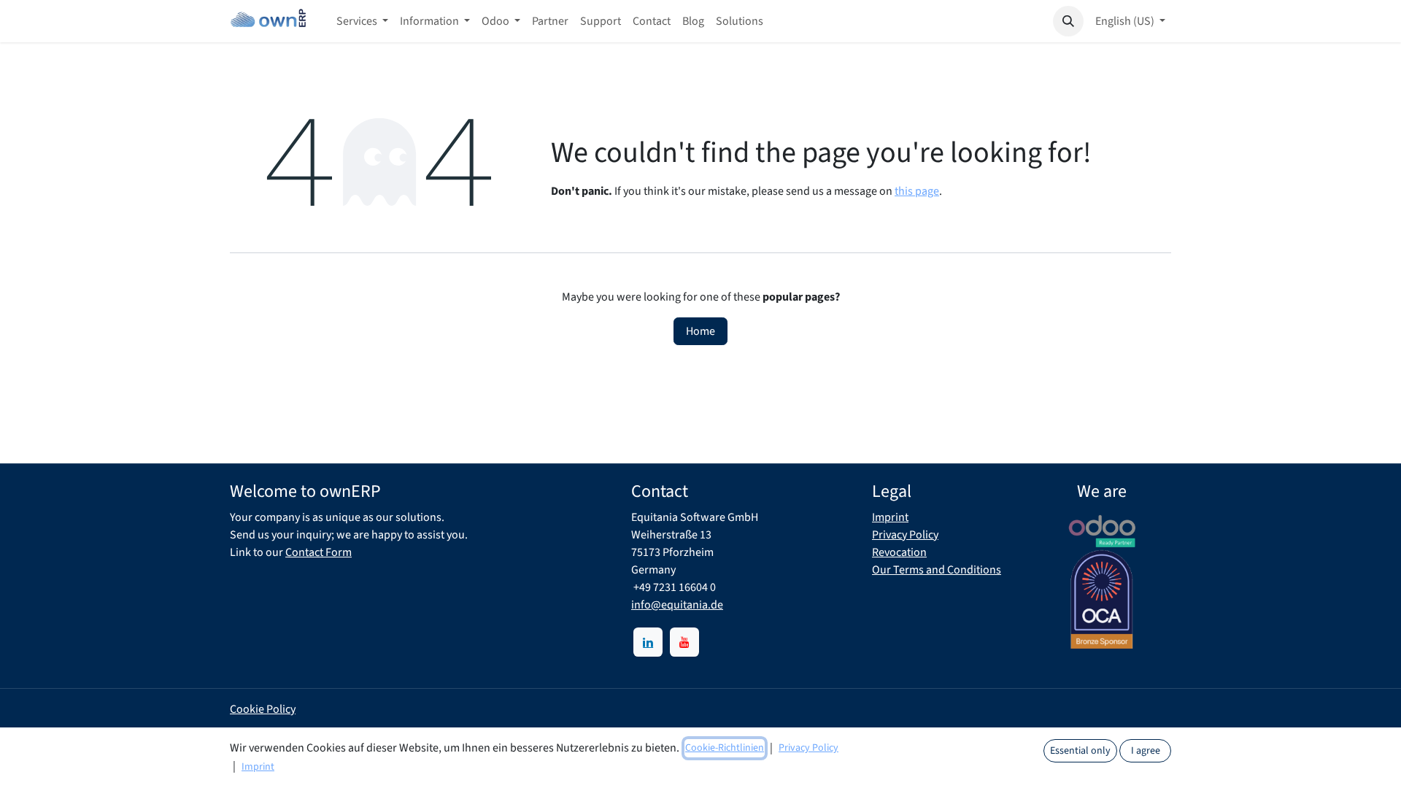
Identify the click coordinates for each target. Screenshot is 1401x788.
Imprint (890, 517)
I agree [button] (1145, 750)
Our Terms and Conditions (936, 570)
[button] (1068, 21)
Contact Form (318, 552)
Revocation (899, 552)
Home (700, 331)
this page (917, 191)
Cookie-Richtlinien (724, 748)
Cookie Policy (263, 709)
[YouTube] (684, 642)
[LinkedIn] (648, 642)
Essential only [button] (1080, 750)
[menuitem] (362, 21)
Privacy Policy (905, 535)
